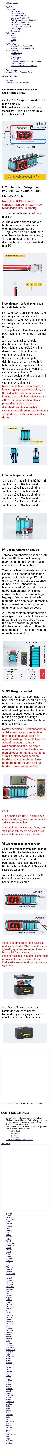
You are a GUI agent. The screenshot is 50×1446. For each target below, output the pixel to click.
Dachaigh (9, 80)
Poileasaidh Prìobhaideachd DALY (19, 1140)
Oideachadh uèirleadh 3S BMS (18, 82)
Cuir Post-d (5, 1144)
